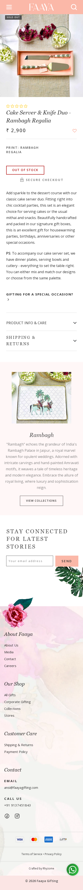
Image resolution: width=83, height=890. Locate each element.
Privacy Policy (53, 854)
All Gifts (10, 695)
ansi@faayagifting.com (21, 787)
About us (11, 645)
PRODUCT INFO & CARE (26, 322)
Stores (9, 715)
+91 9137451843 (17, 805)
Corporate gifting (17, 701)
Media (9, 652)
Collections (12, 708)
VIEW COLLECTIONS (41, 501)
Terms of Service (31, 854)
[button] (17, 106)
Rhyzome (48, 868)
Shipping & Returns (18, 745)
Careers (10, 665)
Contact (10, 659)
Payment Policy (16, 751)
